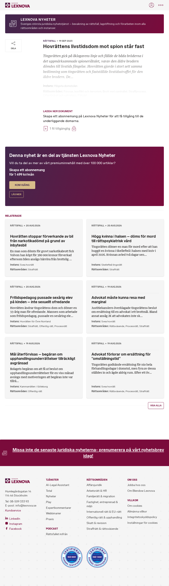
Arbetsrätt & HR (97, 491)
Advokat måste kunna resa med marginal (118, 299)
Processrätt (60, 326)
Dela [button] (13, 48)
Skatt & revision (97, 523)
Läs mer (16, 194)
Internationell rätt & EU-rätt (104, 511)
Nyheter (51, 496)
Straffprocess (137, 91)
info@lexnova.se (25, 505)
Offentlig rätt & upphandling (104, 517)
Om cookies (134, 506)
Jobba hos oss (136, 485)
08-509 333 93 (19, 501)
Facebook (15, 529)
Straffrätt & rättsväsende (102, 529)
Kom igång (22, 185)
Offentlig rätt (46, 326)
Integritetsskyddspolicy (142, 517)
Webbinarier (53, 513)
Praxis (50, 519)
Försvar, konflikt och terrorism (82, 91)
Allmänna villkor (137, 511)
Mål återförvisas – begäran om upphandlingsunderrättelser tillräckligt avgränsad (42, 358)
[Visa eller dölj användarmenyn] (151, 5)
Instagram (15, 524)
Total (49, 491)
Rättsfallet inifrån (57, 534)
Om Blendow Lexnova (141, 491)
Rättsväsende (116, 326)
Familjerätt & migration (101, 496)
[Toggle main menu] (161, 5)
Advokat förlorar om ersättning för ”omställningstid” (121, 356)
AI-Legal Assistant (57, 485)
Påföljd (82, 95)
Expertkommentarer (58, 508)
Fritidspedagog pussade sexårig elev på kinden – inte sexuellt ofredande (41, 299)
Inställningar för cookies (142, 523)
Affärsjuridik (94, 485)
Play (48, 502)
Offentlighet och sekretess (59, 95)
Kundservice (13, 510)
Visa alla (156, 405)
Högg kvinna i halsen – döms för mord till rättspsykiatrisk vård (124, 238)
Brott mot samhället (115, 91)
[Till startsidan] (17, 5)
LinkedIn (14, 518)
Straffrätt (33, 269)
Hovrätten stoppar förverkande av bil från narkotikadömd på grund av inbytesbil (41, 241)
